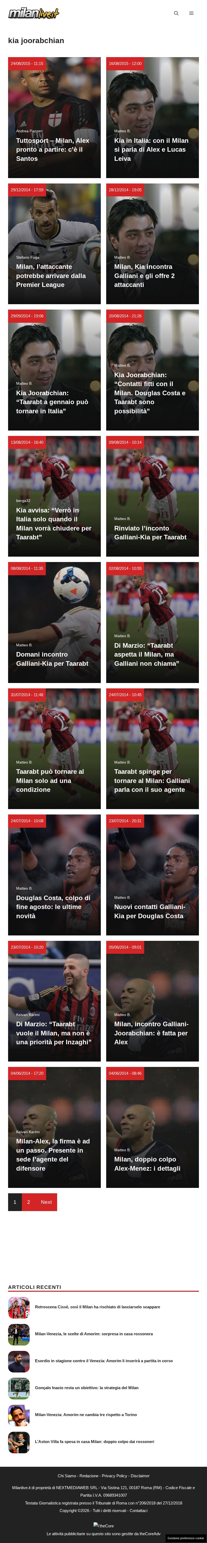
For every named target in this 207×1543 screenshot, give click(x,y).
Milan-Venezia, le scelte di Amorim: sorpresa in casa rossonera (94, 1334)
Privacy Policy (114, 1475)
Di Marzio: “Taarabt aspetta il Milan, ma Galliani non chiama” (146, 654)
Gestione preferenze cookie (186, 1538)
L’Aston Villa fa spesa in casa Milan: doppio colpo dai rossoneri (94, 1441)
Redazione (89, 1475)
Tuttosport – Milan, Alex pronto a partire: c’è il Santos (52, 149)
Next (46, 1202)
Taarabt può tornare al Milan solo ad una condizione (50, 780)
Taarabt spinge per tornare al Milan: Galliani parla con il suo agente (152, 780)
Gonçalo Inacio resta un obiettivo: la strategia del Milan (87, 1387)
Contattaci (138, 1510)
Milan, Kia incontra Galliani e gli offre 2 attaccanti (144, 275)
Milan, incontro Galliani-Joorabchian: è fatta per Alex (151, 1033)
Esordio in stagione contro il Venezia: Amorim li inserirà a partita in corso (104, 1360)
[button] (176, 13)
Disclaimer (140, 1475)
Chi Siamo (67, 1475)
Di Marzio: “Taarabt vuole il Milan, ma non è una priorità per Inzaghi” (54, 1033)
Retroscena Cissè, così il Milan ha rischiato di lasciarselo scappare (97, 1307)
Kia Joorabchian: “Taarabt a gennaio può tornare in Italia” (52, 402)
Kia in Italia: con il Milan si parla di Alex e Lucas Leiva (151, 149)
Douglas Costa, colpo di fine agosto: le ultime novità (53, 907)
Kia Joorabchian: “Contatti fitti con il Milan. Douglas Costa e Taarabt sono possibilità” (149, 393)
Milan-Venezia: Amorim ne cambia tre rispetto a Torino (86, 1414)
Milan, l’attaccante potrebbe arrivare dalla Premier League (51, 275)
